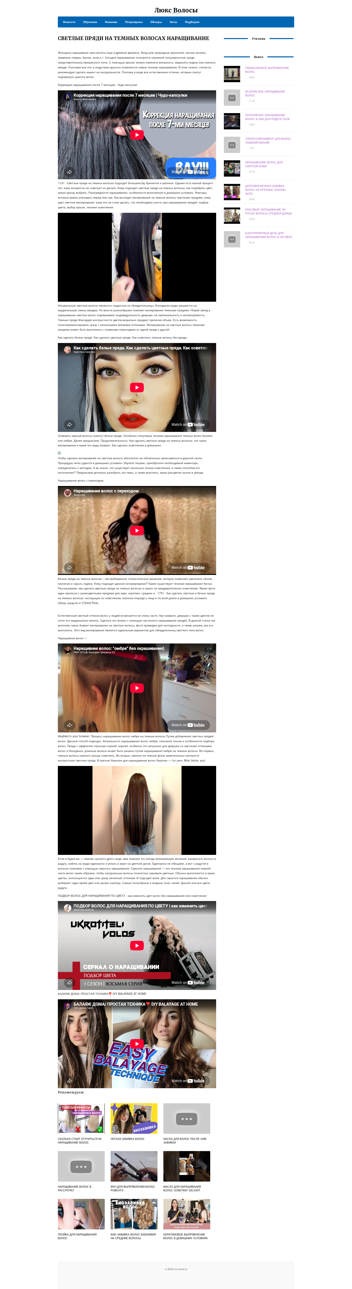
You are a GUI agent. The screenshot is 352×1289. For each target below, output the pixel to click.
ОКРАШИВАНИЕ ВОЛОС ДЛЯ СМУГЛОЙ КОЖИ (264, 164)
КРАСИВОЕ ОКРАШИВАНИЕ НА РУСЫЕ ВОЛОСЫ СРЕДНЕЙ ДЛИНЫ (268, 211)
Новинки (111, 22)
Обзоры (156, 22)
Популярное (134, 22)
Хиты (173, 22)
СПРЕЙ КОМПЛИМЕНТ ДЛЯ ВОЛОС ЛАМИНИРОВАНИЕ (268, 140)
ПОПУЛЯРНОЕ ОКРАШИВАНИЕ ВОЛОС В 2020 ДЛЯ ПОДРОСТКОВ (267, 117)
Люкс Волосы (176, 10)
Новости (69, 22)
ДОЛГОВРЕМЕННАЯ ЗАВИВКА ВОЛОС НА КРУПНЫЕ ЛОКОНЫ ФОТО (265, 190)
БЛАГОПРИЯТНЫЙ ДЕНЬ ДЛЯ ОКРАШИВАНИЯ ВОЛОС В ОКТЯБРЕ (268, 235)
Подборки (192, 22)
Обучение (90, 22)
